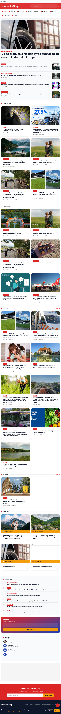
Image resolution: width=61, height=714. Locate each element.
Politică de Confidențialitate (47, 704)
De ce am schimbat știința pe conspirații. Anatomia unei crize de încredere (24, 612)
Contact (15, 16)
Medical (53, 11)
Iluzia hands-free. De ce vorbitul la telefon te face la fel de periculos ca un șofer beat (24, 66)
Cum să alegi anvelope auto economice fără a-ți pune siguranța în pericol (21, 75)
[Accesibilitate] (58, 705)
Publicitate (37, 704)
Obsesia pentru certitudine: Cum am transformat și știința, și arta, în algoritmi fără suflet (25, 84)
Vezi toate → (57, 206)
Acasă (5, 11)
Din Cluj (13, 11)
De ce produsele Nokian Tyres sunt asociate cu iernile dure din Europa (30, 55)
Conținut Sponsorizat (33, 11)
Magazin (3, 64)
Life (8, 610)
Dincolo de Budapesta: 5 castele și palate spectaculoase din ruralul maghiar (22, 94)
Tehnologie (7, 16)
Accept (56, 711)
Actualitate (21, 11)
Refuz (50, 711)
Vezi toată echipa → (30, 658)
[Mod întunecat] (58, 6)
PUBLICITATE (30, 672)
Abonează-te (30, 629)
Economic (45, 11)
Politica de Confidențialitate (15, 712)
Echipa (31, 704)
